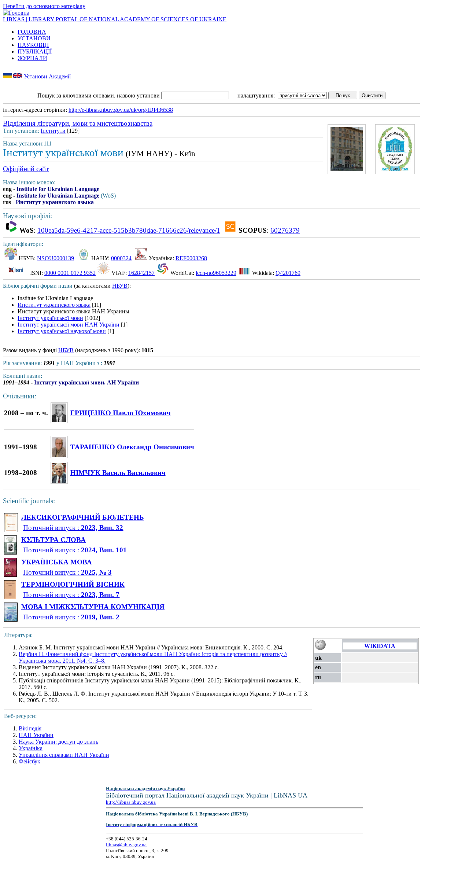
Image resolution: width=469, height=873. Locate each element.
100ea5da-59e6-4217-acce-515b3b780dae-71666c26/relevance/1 (128, 230)
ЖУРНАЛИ (32, 58)
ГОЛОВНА (32, 32)
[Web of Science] (11, 230)
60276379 (285, 230)
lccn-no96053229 (216, 273)
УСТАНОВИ (34, 38)
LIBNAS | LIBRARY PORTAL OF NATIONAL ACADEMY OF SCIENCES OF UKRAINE (114, 19)
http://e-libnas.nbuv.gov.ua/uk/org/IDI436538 (121, 110)
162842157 (141, 273)
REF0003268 (191, 258)
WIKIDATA (379, 646)
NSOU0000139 (55, 258)
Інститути (53, 131)
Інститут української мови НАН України (68, 324)
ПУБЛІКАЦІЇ (35, 51)
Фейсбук (29, 761)
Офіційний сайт (26, 169)
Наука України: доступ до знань (58, 741)
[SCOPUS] (230, 230)
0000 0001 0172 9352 (70, 273)
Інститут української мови (50, 318)
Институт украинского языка (54, 305)
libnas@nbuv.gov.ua (126, 844)
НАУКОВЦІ (33, 45)
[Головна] (16, 13)
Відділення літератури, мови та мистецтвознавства (77, 123)
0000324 (121, 258)
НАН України (36, 735)
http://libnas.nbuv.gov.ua (131, 802)
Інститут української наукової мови (62, 331)
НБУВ (120, 286)
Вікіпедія (30, 728)
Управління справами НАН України (64, 755)
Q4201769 (288, 273)
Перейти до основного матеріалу (44, 6)
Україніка (31, 748)
